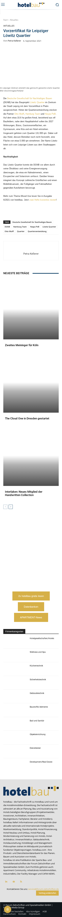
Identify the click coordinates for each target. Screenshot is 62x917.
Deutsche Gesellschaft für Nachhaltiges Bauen (29, 98)
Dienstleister (35, 748)
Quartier (20, 231)
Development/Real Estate (41, 762)
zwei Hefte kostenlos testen (42, 200)
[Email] (47, 212)
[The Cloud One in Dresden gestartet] (31, 382)
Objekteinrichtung (37, 734)
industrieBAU (9, 873)
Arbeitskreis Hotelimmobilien (41, 870)
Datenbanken (31, 606)
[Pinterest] (17, 212)
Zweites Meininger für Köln (21, 345)
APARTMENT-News (31, 617)
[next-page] (11, 507)
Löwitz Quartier (37, 102)
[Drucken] (55, 212)
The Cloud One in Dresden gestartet (27, 418)
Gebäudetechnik (37, 693)
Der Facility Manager (27, 873)
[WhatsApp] (24, 212)
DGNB (7, 226)
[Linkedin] (32, 212)
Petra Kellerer (14, 41)
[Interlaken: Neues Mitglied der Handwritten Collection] (31, 455)
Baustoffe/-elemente (39, 707)
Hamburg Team (32, 114)
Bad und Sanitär (37, 721)
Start (5, 19)
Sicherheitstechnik (38, 679)
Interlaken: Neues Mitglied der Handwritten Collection (23, 493)
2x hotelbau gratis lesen (31, 596)
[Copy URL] (40, 212)
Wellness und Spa (38, 652)
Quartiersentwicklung (37, 231)
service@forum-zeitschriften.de (43, 889)
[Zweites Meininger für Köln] (31, 309)
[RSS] (21, 882)
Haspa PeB (50, 114)
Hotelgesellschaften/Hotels (42, 638)
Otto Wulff (19, 114)
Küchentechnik (36, 666)
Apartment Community (14, 870)
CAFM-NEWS (48, 873)
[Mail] (14, 882)
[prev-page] (5, 507)
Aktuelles (14, 19)
